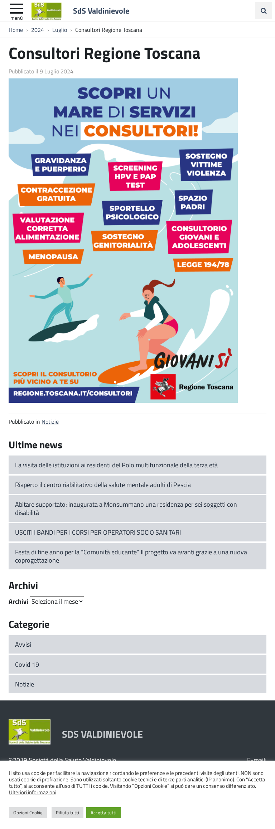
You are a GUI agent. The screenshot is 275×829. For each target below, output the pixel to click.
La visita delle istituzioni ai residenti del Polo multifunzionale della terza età (116, 465)
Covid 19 (27, 664)
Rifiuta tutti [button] (67, 812)
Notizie (50, 421)
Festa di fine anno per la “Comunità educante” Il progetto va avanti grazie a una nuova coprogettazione (131, 556)
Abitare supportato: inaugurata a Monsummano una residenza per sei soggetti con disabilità (126, 508)
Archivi (18, 601)
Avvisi (23, 644)
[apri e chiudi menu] (16, 8)
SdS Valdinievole (101, 10)
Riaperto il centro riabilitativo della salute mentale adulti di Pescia (103, 484)
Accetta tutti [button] (103, 812)
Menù (16, 17)
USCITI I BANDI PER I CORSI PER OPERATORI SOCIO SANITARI (98, 532)
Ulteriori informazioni (32, 792)
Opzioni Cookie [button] (28, 812)
